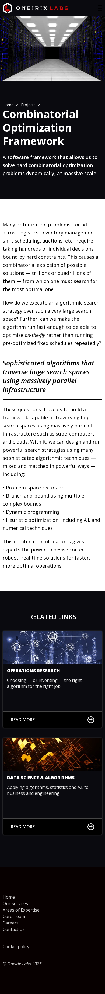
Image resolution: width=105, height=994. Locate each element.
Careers (11, 923)
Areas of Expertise (21, 910)
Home (9, 897)
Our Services (15, 903)
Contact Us (14, 929)
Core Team (14, 916)
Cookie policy (16, 947)
